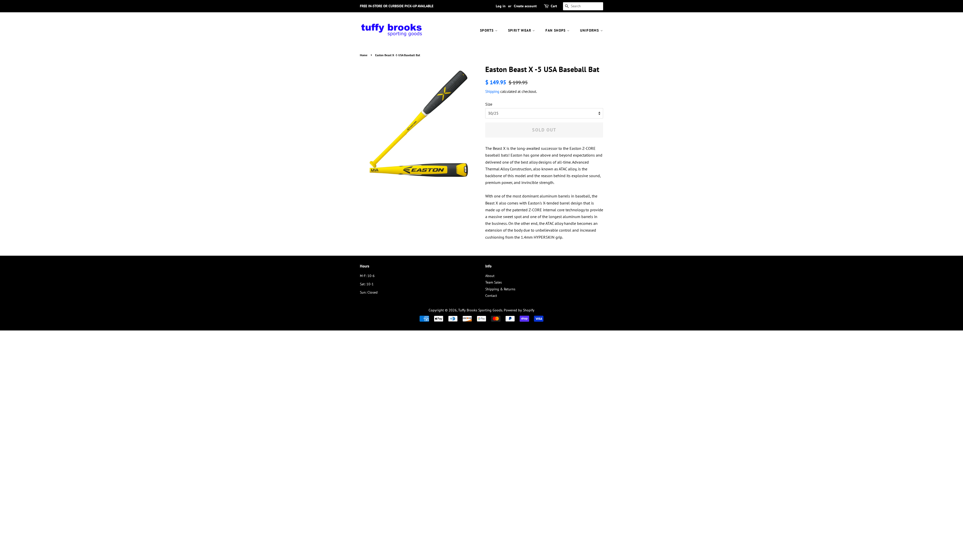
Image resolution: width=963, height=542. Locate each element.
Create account (525, 6)
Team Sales (493, 282)
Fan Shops (556, 30)
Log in (501, 6)
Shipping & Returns (500, 289)
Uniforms (590, 30)
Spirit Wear (520, 30)
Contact (491, 295)
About (490, 276)
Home (363, 55)
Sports (487, 30)
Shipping (492, 91)
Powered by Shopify (519, 310)
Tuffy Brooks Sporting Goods (480, 310)
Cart (554, 6)
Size (488, 104)
